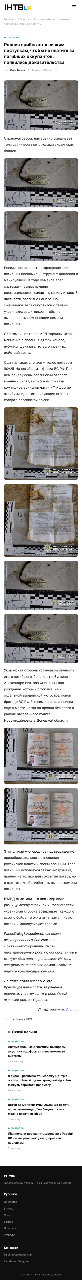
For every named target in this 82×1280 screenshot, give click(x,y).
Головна (9, 19)
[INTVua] (18, 7)
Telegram (23, 1261)
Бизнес (8, 1208)
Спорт (8, 1215)
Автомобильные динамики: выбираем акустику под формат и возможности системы (37, 1051)
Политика (10, 1228)
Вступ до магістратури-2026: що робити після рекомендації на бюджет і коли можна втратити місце (38, 1109)
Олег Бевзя (17, 70)
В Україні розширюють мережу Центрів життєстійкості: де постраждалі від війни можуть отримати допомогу (39, 1080)
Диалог (72, 1009)
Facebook (10, 1261)
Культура (9, 1235)
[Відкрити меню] (74, 7)
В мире (8, 1221)
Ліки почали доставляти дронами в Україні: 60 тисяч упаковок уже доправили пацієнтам (40, 1138)
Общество (24, 19)
